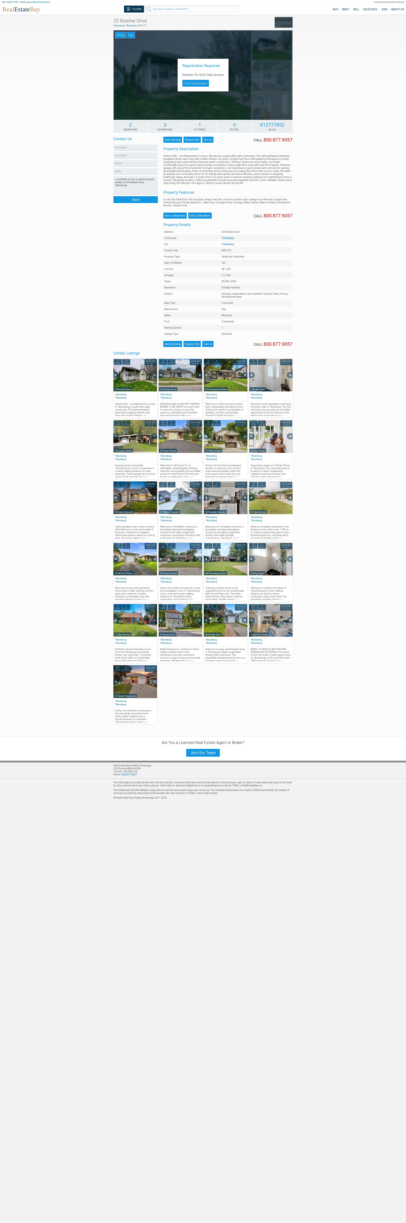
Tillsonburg (118, 25)
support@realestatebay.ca (38, 2)
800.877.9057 (13, 2)
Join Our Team (203, 752)
